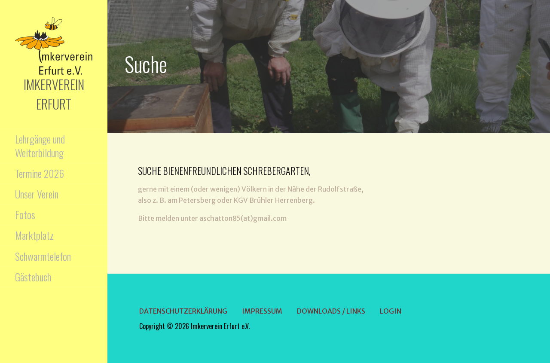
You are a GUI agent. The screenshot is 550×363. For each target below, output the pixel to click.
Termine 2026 (39, 173)
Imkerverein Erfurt (54, 94)
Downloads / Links (331, 311)
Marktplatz (34, 235)
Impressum (262, 311)
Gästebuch (33, 276)
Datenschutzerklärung (183, 311)
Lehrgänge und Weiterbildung (40, 145)
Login (390, 311)
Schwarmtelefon (43, 256)
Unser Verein (36, 193)
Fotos (25, 214)
